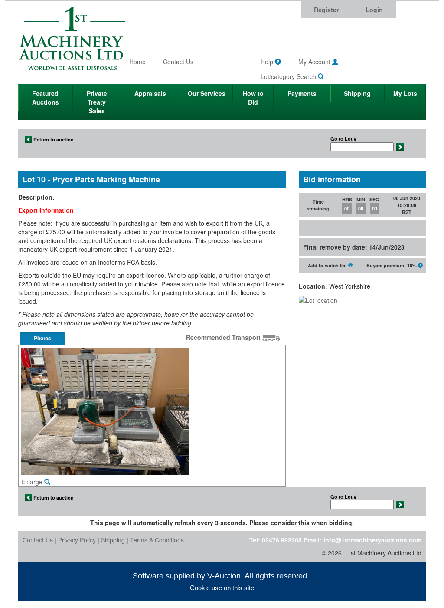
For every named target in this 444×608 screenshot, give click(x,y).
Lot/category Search (289, 76)
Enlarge (32, 481)
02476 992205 (282, 540)
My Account (315, 61)
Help (268, 61)
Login (374, 9)
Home (137, 61)
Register (326, 9)
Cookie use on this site (222, 588)
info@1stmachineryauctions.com (372, 540)
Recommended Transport (224, 337)
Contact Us (178, 61)
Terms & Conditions (157, 540)
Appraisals (150, 93)
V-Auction (224, 576)
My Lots (405, 93)
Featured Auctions (45, 97)
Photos (42, 338)
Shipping (357, 93)
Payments (302, 93)
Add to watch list (328, 265)
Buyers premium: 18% (392, 265)
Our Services (206, 93)
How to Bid (253, 97)
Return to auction (53, 139)
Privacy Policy (77, 540)
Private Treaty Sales (97, 102)
